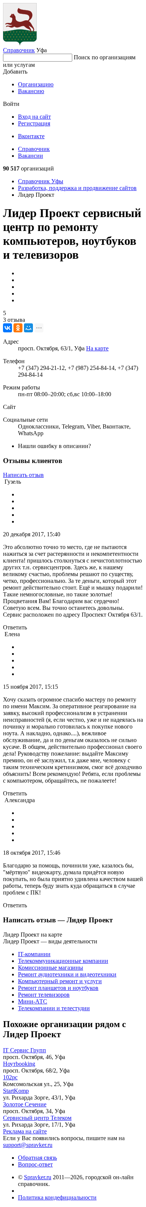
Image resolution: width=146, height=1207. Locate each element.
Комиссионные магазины (50, 967)
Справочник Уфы (40, 181)
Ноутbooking (19, 1064)
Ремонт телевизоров (44, 994)
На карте (97, 348)
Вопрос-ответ (35, 1164)
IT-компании (34, 954)
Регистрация (34, 123)
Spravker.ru (37, 1177)
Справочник (19, 50)
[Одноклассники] (17, 327)
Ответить (15, 627)
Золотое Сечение (24, 1104)
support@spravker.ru (27, 1145)
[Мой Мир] (28, 327)
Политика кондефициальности (57, 1197)
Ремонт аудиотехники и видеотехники (67, 974)
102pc (10, 1077)
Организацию (36, 84)
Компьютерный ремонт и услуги (60, 981)
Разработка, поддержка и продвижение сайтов (77, 188)
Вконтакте (31, 136)
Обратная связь (37, 1157)
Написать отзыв (23, 475)
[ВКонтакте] (7, 327)
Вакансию (31, 91)
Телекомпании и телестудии (54, 1008)
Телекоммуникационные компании (63, 961)
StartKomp (16, 1091)
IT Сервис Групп (24, 1050)
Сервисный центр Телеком (37, 1118)
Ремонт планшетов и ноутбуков (58, 988)
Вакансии (30, 155)
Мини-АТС (32, 1001)
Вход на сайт (34, 116)
